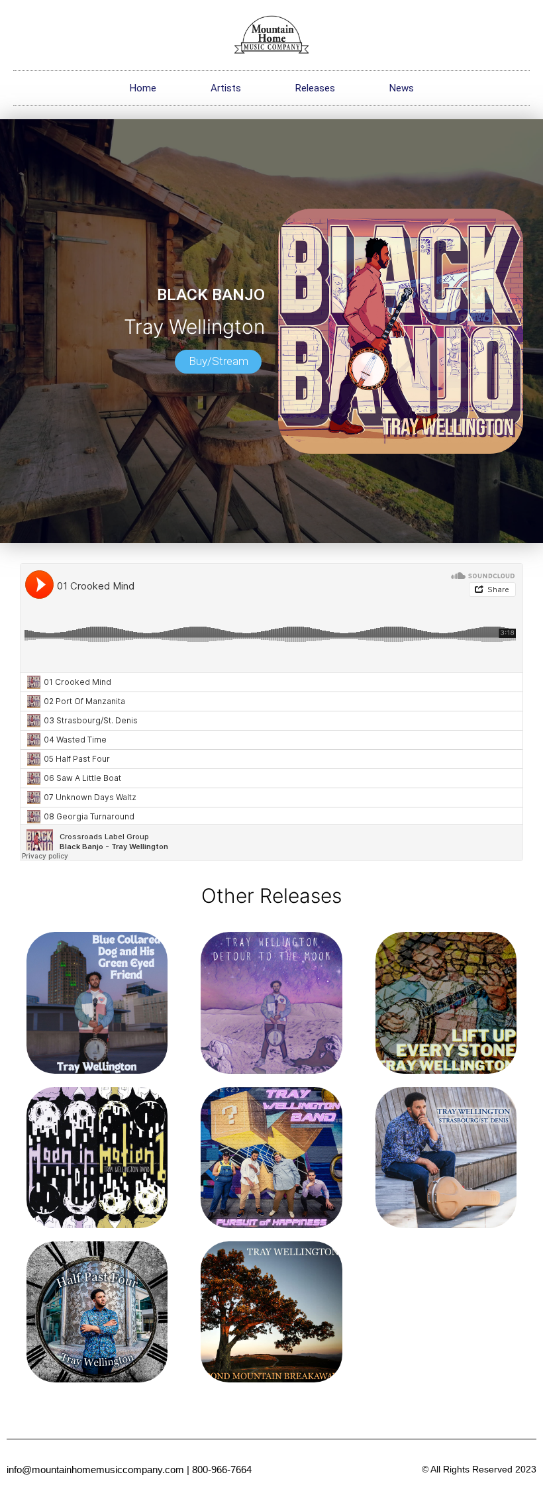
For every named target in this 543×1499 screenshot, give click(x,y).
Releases (315, 88)
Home (143, 88)
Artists (226, 88)
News (401, 88)
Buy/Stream (218, 361)
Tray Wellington (194, 326)
